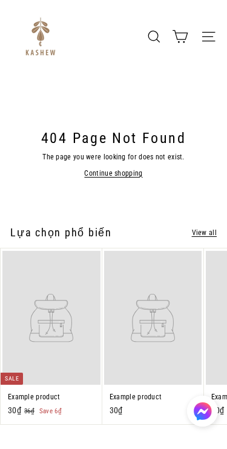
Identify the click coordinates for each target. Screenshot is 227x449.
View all (204, 232)
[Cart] (180, 37)
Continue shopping (113, 173)
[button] (202, 411)
